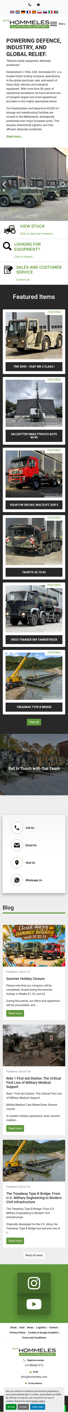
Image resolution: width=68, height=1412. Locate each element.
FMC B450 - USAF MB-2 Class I (34, 366)
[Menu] (53, 24)
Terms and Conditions (34, 1337)
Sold (21, 1327)
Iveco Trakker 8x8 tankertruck (34, 639)
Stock (13, 1327)
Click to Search (23, 256)
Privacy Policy (17, 1332)
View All (34, 722)
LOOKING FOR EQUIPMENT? (27, 247)
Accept (11, 1407)
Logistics (41, 1327)
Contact (53, 1327)
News (30, 1327)
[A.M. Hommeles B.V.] (34, 1351)
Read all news (34, 1255)
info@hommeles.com (34, 1376)
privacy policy (38, 1401)
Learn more (37, 1407)
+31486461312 (34, 1365)
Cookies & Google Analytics (43, 1332)
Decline (23, 1407)
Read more (15, 1013)
